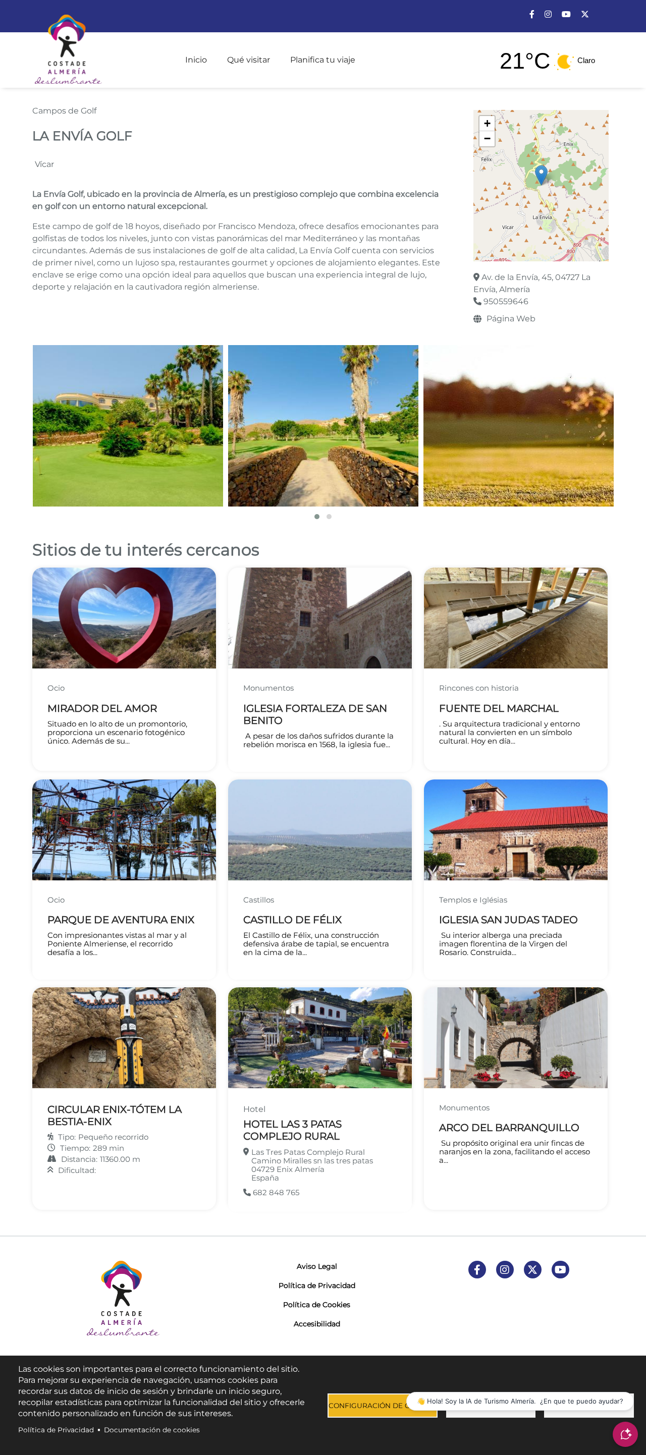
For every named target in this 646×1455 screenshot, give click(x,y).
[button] (541, 175)
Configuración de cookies (383, 1406)
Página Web (511, 318)
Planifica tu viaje (322, 60)
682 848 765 (275, 1192)
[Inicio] (67, 45)
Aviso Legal (317, 1266)
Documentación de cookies (152, 1430)
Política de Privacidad (317, 1285)
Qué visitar (248, 60)
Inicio (196, 60)
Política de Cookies (316, 1304)
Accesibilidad (317, 1323)
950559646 (504, 301)
